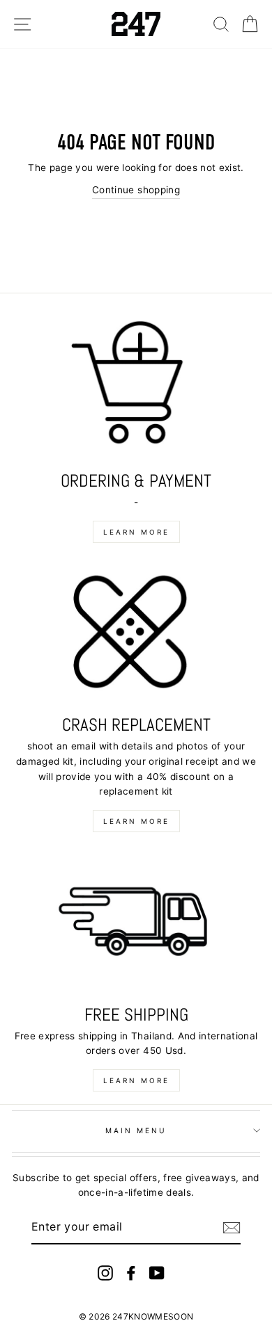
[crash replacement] (136, 634)
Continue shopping (136, 189)
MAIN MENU (136, 1130)
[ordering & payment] (136, 390)
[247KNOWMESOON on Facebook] (131, 1273)
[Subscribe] (231, 1227)
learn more (136, 532)
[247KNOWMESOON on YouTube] (157, 1273)
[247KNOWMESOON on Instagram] (105, 1273)
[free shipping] (136, 923)
